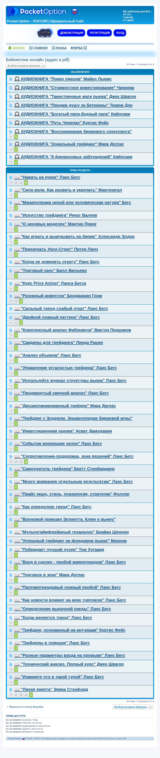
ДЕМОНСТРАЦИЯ (71, 32)
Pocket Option (15, 738)
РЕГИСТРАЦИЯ (99, 32)
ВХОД (120, 32)
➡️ (79, 47)
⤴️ (38, 47)
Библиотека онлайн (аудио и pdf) (38, 59)
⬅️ (59, 47)
